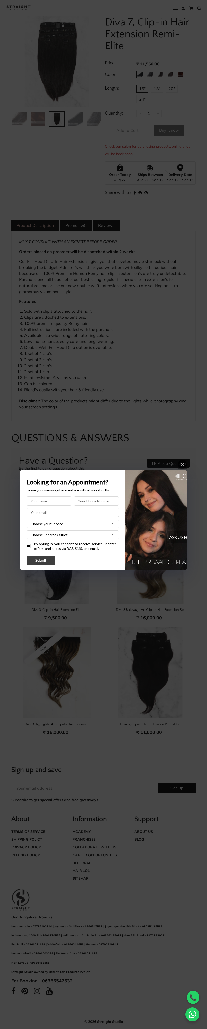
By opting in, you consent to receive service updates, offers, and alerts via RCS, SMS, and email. (75, 546)
